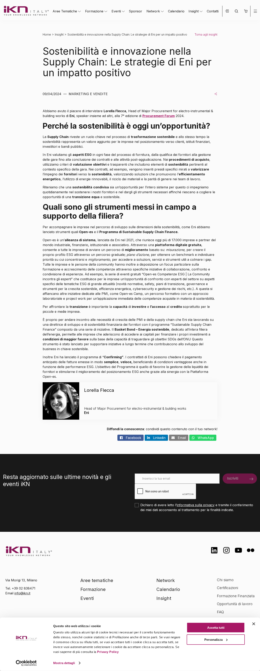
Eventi (116, 11)
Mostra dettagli (64, 663)
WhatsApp (204, 438)
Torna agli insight (206, 34)
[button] (245, 11)
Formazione (94, 11)
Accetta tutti (215, 627)
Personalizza (213, 639)
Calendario (176, 11)
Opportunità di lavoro (234, 604)
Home (47, 34)
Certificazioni (227, 588)
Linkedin (158, 438)
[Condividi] (215, 94)
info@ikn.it (22, 593)
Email (180, 438)
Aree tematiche (96, 580)
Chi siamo (225, 580)
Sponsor (135, 11)
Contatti (213, 11)
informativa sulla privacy (195, 505)
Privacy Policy (108, 652)
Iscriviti (232, 478)
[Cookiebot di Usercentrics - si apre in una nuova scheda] (26, 663)
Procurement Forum (158, 116)
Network (153, 11)
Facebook (132, 438)
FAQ (220, 612)
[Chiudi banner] (253, 623)
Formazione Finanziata (236, 596)
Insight (193, 11)
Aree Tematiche (65, 11)
